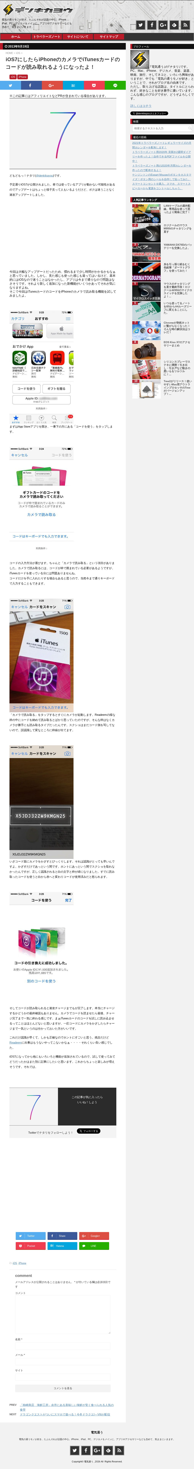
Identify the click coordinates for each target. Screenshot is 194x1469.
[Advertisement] (33, 236)
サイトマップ (109, 36)
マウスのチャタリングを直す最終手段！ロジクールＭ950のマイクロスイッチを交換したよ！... (178, 290)
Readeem (15, 1042)
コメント (20, 1293)
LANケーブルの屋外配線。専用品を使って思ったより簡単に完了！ (177, 209)
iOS (15, 1263)
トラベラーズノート (46, 36)
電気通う (97, 1432)
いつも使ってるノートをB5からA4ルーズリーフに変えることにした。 (178, 308)
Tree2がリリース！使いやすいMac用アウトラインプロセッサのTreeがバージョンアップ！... (178, 387)
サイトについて (77, 36)
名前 (18, 1339)
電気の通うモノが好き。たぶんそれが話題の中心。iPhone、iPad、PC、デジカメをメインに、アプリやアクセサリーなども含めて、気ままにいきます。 (97, 1439)
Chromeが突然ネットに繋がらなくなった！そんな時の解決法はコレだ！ (177, 327)
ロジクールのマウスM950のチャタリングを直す (178, 228)
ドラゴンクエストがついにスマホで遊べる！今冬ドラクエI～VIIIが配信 (65, 1414)
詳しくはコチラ (141, 105)
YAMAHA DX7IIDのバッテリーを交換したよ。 (178, 246)
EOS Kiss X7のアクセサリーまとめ (177, 344)
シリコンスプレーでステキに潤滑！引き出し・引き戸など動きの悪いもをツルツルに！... (177, 368)
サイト (19, 1370)
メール (20, 1354)
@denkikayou (44, 175)
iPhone (22, 1263)
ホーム (15, 36)
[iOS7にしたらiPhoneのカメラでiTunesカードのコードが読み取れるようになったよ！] (73, 85)
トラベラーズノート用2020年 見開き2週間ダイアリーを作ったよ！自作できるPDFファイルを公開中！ (161, 156)
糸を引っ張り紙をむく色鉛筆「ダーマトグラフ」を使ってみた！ (177, 267)
